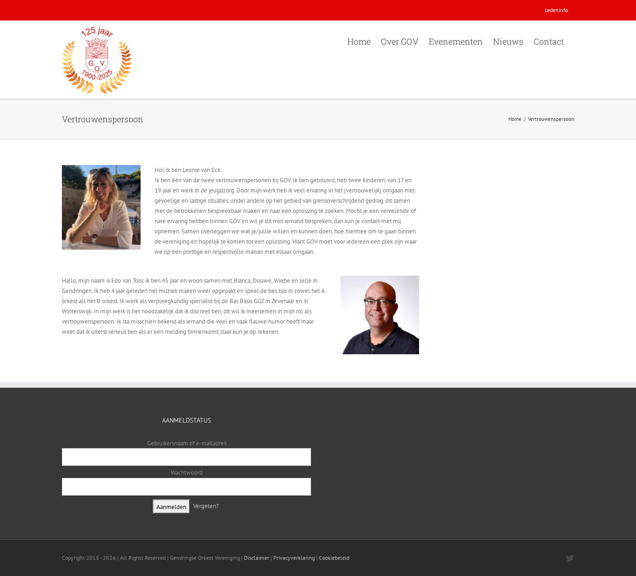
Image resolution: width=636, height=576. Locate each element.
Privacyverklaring (294, 557)
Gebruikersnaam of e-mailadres (186, 443)
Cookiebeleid (334, 557)
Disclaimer (256, 557)
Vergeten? (206, 506)
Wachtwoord (187, 473)
